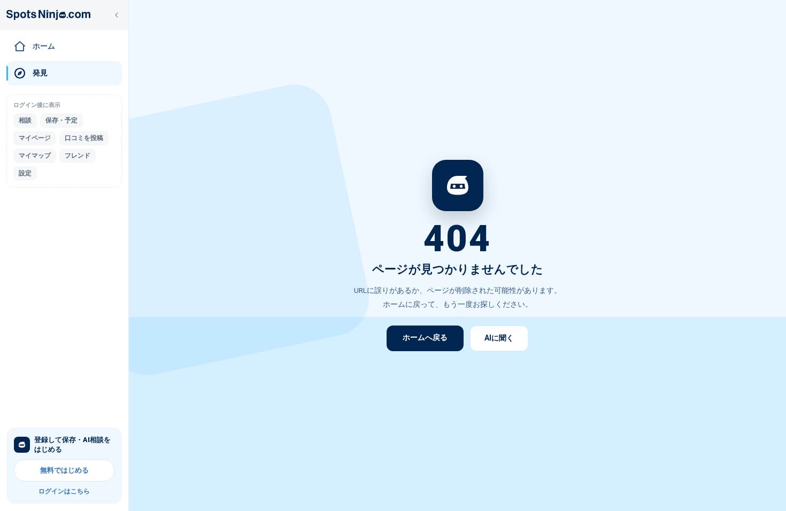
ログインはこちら (64, 491)
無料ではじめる (64, 470)
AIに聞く (499, 338)
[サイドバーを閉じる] (116, 14)
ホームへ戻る (425, 337)
